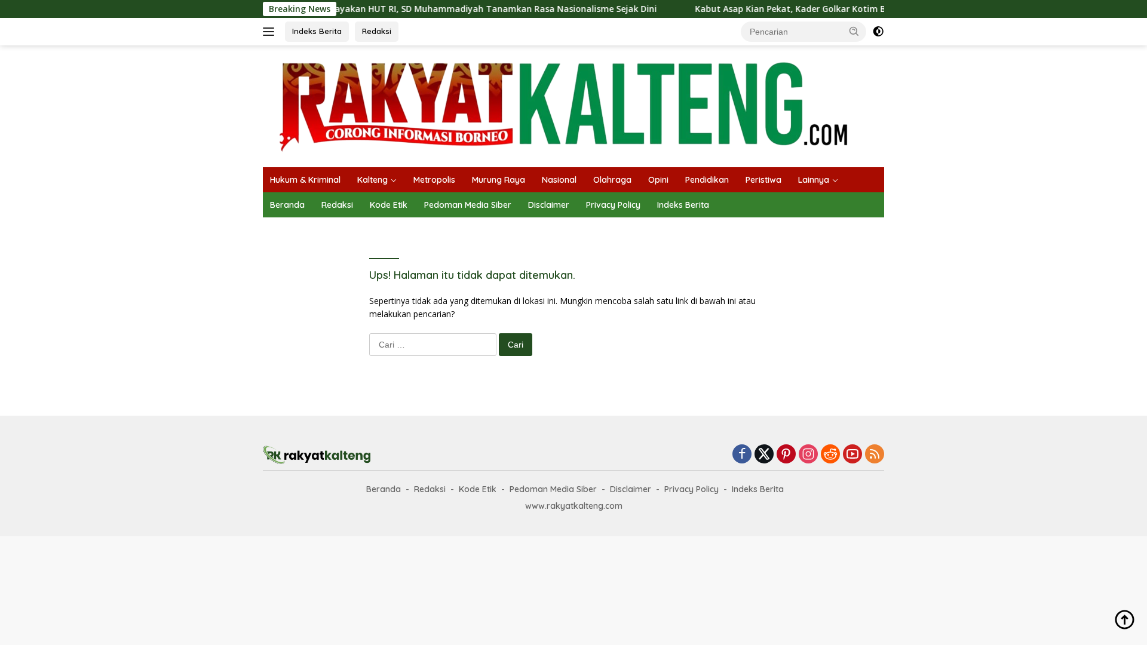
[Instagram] (808, 454)
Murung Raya (498, 179)
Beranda (287, 204)
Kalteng (372, 179)
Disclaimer (548, 204)
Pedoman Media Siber (467, 204)
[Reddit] (830, 454)
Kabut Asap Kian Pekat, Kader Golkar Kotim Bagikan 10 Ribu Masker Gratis (832, 9)
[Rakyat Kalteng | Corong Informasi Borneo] (565, 105)
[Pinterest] (786, 454)
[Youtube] (852, 454)
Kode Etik (388, 204)
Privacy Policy (613, 204)
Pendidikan (707, 179)
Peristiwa (763, 179)
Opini (658, 179)
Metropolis (434, 179)
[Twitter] (764, 454)
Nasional (559, 179)
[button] (854, 31)
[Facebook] (742, 454)
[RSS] (874, 454)
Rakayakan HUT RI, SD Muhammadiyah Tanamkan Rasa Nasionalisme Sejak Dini (469, 9)
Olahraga (612, 179)
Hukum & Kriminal (305, 179)
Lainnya (813, 179)
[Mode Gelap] (878, 32)
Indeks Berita (317, 31)
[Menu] (271, 32)
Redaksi (376, 31)
